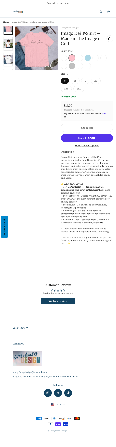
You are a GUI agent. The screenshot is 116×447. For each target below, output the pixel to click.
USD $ (58, 404)
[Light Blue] (88, 58)
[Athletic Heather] (80, 58)
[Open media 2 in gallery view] (8, 44)
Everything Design (58, 431)
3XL (79, 88)
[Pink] (72, 58)
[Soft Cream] (96, 58)
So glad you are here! (58, 3)
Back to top (19, 328)
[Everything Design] (18, 12)
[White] (88, 66)
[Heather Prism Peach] (64, 58)
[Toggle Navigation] (7, 12)
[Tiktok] (68, 393)
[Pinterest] (58, 393)
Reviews (4, 227)
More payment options (87, 145)
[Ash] (80, 66)
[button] (101, 12)
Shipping (68, 110)
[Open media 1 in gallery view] (8, 28)
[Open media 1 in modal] (36, 48)
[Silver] (72, 66)
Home (6, 22)
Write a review (58, 301)
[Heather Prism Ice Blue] (64, 66)
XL (95, 81)
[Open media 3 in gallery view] (8, 59)
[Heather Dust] (103, 58)
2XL (66, 88)
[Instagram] (48, 393)
